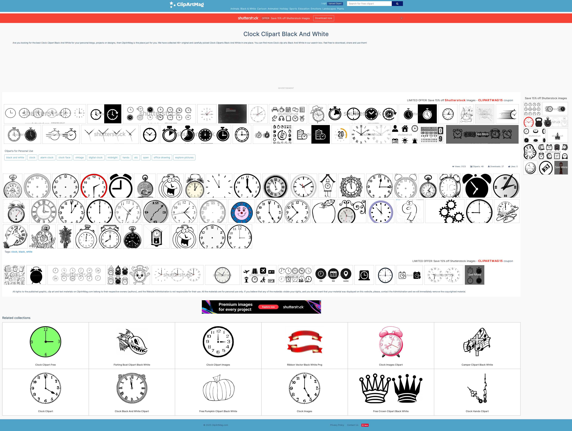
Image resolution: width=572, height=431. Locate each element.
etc (136, 157)
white (29, 251)
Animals (234, 8)
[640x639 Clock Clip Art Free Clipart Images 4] (269, 212)
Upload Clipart (335, 3)
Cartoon (261, 8)
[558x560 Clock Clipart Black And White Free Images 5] (381, 212)
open (146, 157)
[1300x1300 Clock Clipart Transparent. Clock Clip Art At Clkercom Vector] (156, 212)
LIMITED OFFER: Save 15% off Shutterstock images (443, 261)
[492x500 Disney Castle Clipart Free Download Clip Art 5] (351, 187)
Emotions (316, 8)
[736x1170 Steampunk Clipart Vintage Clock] (65, 238)
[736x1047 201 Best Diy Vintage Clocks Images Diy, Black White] (428, 187)
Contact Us (352, 425)
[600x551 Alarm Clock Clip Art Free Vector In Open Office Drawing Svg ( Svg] (476, 187)
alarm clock (46, 157)
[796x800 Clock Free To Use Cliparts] (304, 187)
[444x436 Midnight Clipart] (506, 211)
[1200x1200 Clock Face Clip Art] (184, 212)
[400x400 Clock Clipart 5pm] (247, 187)
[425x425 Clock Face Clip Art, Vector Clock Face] (65, 187)
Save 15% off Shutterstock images (546, 98)
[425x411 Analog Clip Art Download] (506, 186)
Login (323, 3)
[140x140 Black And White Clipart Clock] (184, 238)
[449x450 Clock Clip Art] (37, 187)
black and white (15, 157)
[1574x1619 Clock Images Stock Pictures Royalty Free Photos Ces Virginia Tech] (241, 212)
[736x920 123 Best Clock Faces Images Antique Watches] (144, 187)
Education (304, 8)
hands (126, 157)
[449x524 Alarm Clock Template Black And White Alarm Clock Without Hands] (405, 187)
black (22, 251)
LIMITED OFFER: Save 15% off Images (441, 100)
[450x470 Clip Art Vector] (43, 212)
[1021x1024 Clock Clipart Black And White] (297, 212)
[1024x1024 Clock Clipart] (128, 212)
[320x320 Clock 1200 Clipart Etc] (100, 212)
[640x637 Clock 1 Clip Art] (71, 212)
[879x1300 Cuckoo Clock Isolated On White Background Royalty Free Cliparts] (328, 187)
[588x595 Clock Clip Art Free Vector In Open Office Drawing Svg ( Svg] (219, 187)
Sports (293, 8)
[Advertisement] (286, 66)
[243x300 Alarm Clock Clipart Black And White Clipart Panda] (450, 187)
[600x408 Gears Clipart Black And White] (444, 212)
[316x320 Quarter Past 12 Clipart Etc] (379, 187)
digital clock (96, 157)
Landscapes (329, 8)
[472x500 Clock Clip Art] (239, 238)
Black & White (248, 8)
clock (32, 157)
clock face (64, 157)
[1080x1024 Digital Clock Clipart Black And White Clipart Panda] (410, 212)
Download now (323, 18)
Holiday (284, 8)
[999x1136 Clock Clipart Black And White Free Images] (323, 212)
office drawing (162, 157)
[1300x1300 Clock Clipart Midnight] (275, 187)
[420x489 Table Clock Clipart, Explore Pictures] (110, 238)
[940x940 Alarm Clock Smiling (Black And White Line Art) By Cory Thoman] (170, 187)
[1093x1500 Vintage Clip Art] (132, 238)
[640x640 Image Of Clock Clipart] (479, 212)
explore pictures (184, 157)
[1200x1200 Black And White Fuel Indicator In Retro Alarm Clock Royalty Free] (16, 212)
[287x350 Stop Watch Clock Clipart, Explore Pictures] (86, 238)
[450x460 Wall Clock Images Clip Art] (156, 238)
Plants (340, 8)
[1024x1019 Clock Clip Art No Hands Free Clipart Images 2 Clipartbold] (94, 187)
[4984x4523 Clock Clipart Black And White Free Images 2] (351, 212)
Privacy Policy (337, 425)
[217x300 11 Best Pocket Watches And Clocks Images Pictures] (12, 187)
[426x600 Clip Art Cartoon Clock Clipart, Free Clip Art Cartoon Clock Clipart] (194, 187)
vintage (79, 157)
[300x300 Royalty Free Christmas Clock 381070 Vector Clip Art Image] (42, 238)
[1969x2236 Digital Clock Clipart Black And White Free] (120, 187)
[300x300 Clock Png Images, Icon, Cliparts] (212, 238)
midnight (113, 157)
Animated (273, 8)
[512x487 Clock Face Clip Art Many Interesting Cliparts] (213, 212)
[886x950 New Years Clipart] (15, 238)
